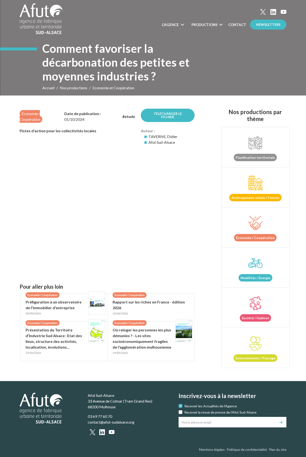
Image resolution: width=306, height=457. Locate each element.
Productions (204, 24)
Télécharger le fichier (167, 115)
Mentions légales (212, 449)
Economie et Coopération (113, 87)
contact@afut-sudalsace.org (111, 422)
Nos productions (73, 87)
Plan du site (277, 449)
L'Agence (171, 24)
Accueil (48, 87)
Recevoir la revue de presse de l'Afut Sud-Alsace (220, 412)
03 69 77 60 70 (100, 416)
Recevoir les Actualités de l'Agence (210, 406)
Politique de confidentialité (247, 449)
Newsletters (268, 24)
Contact (237, 24)
